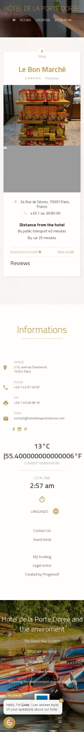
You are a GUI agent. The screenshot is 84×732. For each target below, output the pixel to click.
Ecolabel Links (42, 671)
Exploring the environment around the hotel (42, 681)
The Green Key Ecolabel (42, 641)
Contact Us (42, 530)
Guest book (42, 539)
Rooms (25, 20)
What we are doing (42, 651)
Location (42, 20)
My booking (42, 556)
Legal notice (42, 565)
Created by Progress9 (42, 574)
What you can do (42, 661)
